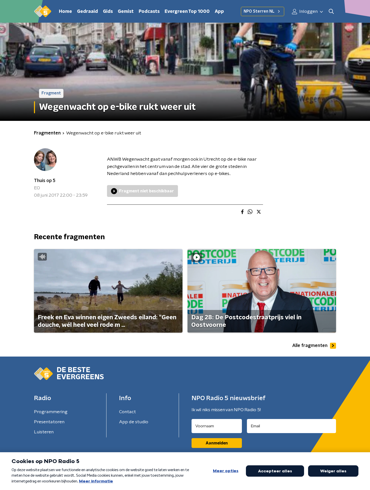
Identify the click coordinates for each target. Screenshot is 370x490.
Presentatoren (49, 422)
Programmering (50, 412)
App (219, 11)
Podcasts (149, 11)
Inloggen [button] (308, 11)
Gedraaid (87, 11)
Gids (108, 11)
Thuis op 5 (44, 181)
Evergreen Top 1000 (187, 11)
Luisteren (44, 432)
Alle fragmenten (309, 345)
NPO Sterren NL (259, 11)
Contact (127, 412)
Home (65, 11)
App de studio (133, 422)
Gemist (126, 11)
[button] (331, 11)
